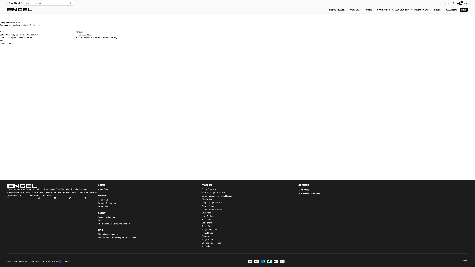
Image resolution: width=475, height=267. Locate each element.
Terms (465, 260)
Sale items (451, 9)
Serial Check (103, 206)
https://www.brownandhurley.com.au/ (100, 37)
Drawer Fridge (208, 206)
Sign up (456, 3)
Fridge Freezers (209, 189)
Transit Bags (207, 232)
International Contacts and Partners (114, 223)
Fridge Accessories (210, 229)
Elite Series (207, 199)
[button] (310, 190)
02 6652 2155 (85, 34)
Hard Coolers (208, 216)
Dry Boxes (206, 212)
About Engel (103, 189)
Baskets (205, 236)
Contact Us (103, 199)
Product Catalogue (106, 216)
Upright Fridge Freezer (212, 202)
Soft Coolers (207, 219)
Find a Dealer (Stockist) (108, 234)
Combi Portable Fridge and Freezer (217, 195)
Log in (447, 3)
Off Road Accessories (211, 242)
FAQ (100, 220)
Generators (207, 222)
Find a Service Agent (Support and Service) (117, 237)
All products (207, 246)
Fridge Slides (207, 239)
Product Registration (107, 203)
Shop (463, 9)
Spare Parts (207, 226)
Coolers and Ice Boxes (212, 209)
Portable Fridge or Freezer (214, 192)
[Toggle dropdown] (347, 10)
